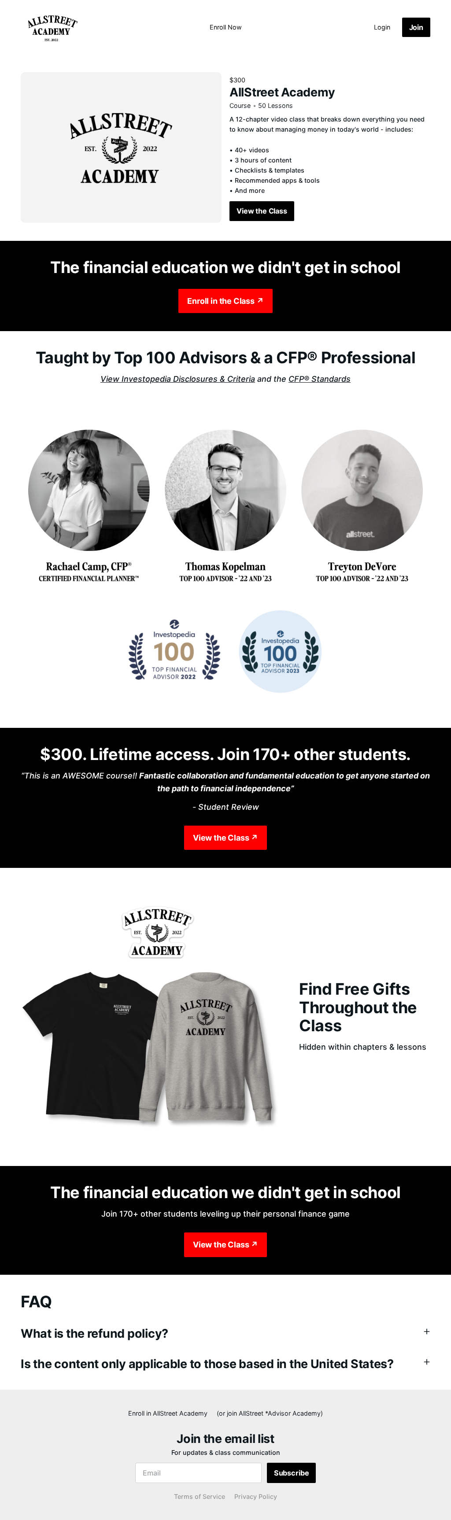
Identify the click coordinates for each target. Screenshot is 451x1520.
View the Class (262, 211)
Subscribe (291, 1472)
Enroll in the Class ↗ (225, 301)
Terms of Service (199, 1496)
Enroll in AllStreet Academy (167, 1413)
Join (416, 27)
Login (382, 27)
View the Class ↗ (225, 837)
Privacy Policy (255, 1496)
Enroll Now (226, 27)
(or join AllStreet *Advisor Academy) (270, 1413)
